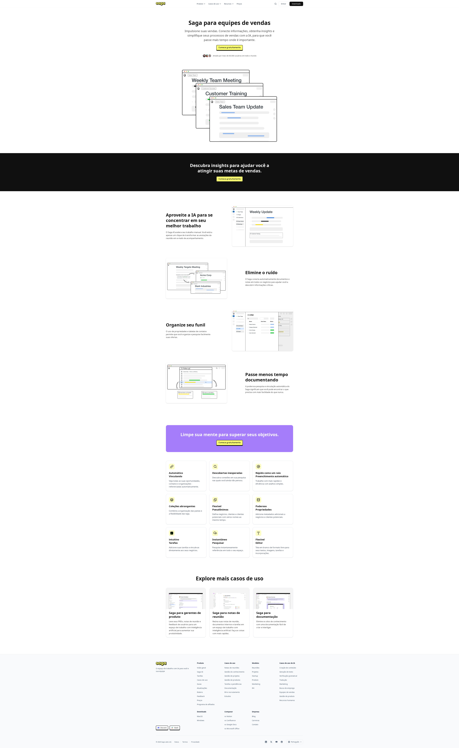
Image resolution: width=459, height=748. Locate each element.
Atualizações (202, 688)
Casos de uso (213, 4)
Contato (255, 724)
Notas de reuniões (231, 668)
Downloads (296, 4)
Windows (200, 720)
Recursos (227, 4)
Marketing (256, 684)
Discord (163, 728)
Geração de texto (286, 672)
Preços (239, 4)
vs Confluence (230, 720)
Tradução (283, 680)
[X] (271, 742)
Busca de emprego (287, 688)
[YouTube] (276, 742)
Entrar (283, 4)
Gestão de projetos (232, 676)
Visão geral (201, 668)
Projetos (255, 672)
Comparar (228, 712)
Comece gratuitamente (230, 48)
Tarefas (200, 676)
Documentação (230, 688)
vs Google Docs (230, 724)
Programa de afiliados (206, 704)
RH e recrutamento (232, 692)
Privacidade (195, 742)
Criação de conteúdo (287, 668)
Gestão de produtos (232, 680)
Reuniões (255, 668)
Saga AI (200, 672)
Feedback (201, 696)
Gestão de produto (286, 696)
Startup (255, 676)
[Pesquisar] (275, 4)
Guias (199, 684)
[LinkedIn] (266, 742)
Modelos (255, 663)
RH (253, 688)
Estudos (227, 696)
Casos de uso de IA (287, 663)
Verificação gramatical (288, 676)
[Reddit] (282, 742)
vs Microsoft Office (231, 728)
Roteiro (200, 692)
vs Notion (228, 716)
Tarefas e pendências (233, 684)
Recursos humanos (287, 700)
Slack (176, 728)
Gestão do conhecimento (234, 672)
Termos (185, 742)
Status (176, 742)
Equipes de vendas (287, 692)
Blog (254, 716)
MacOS (200, 716)
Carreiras (255, 720)
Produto (200, 4)
